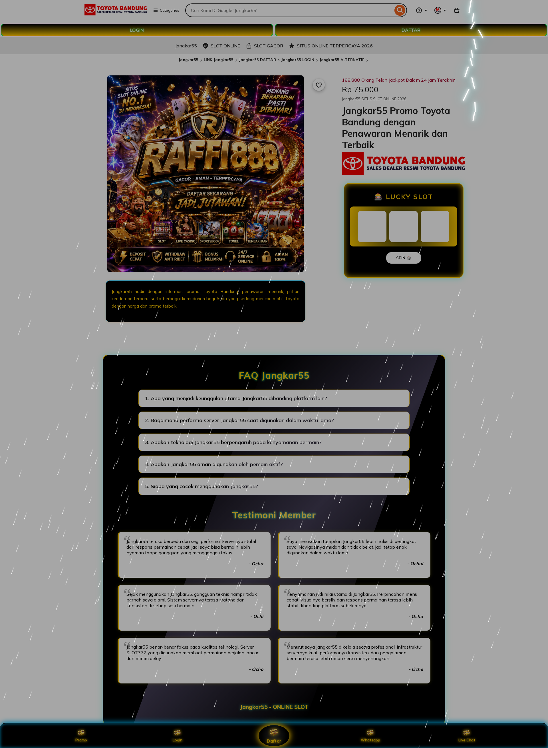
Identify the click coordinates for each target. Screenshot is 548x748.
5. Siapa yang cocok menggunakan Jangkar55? (201, 486)
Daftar (274, 740)
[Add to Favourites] (319, 85)
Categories (169, 10)
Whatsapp (370, 740)
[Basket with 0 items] (457, 10)
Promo (81, 740)
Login (177, 740)
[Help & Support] (421, 10)
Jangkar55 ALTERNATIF (341, 59)
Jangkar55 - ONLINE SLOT (274, 706)
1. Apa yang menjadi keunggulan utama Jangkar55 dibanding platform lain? (236, 398)
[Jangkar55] (115, 14)
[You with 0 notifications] (440, 10)
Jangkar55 (188, 59)
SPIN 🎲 (403, 258)
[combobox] (289, 10)
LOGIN (137, 30)
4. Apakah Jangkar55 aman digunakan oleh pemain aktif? (214, 464)
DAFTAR (411, 30)
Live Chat (466, 740)
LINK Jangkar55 (219, 59)
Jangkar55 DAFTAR (257, 59)
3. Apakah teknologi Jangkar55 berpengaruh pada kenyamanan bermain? (233, 442)
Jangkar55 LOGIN (297, 59)
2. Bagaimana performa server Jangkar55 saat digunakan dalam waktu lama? (239, 420)
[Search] (400, 10)
